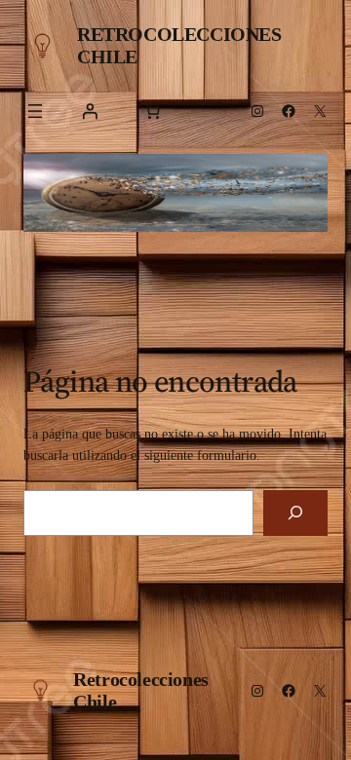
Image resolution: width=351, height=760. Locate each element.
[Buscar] (295, 513)
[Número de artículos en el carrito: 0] (152, 111)
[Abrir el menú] (35, 111)
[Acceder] (89, 111)
